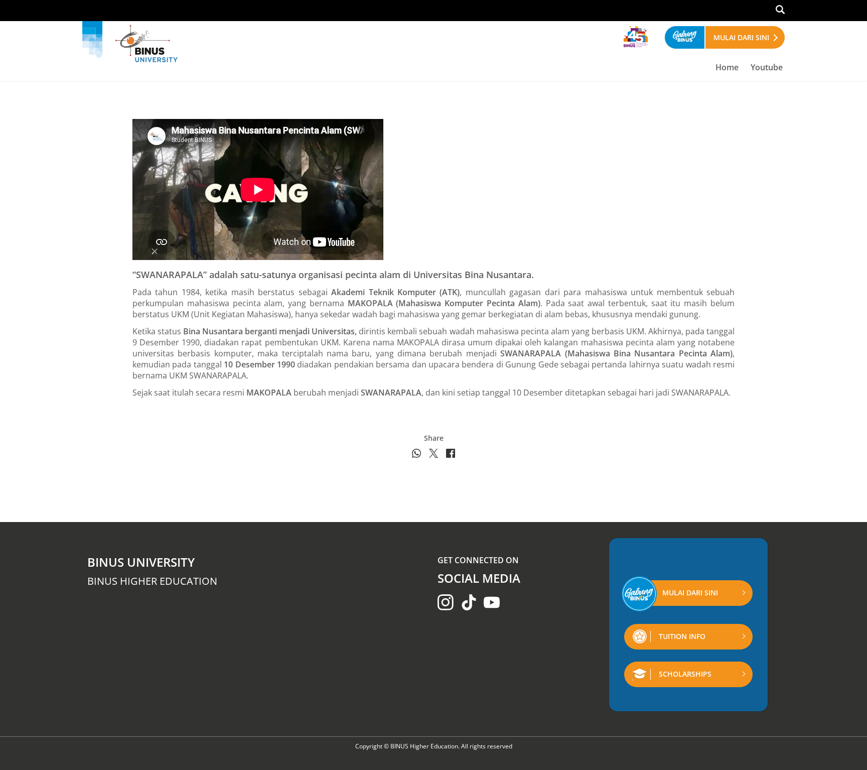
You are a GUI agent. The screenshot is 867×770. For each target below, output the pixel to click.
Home (727, 67)
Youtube (767, 67)
